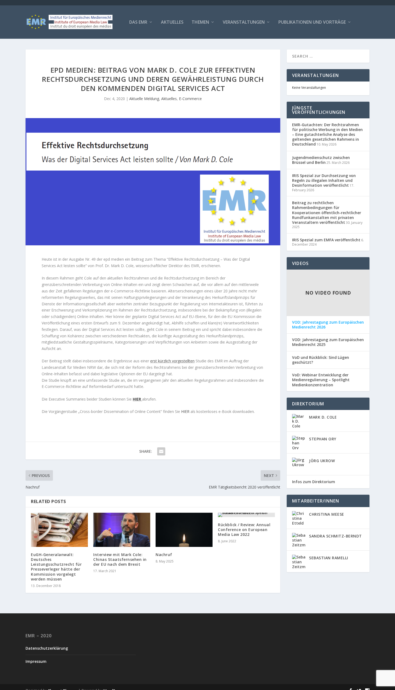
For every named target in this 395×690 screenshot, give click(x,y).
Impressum (36, 661)
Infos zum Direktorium (313, 481)
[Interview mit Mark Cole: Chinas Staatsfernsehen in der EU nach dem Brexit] (121, 530)
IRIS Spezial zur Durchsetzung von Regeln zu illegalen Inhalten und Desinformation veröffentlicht (324, 180)
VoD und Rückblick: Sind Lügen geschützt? (320, 360)
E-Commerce (190, 98)
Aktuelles (172, 22)
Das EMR (138, 22)
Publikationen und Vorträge (312, 22)
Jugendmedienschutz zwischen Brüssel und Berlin (321, 160)
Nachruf (164, 554)
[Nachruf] (184, 530)
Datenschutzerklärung (47, 648)
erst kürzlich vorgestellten (172, 360)
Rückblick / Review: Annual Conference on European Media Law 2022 (244, 529)
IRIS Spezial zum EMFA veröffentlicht (326, 239)
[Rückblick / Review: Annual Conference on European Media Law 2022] (246, 515)
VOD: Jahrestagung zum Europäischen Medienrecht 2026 (328, 325)
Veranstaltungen (244, 22)
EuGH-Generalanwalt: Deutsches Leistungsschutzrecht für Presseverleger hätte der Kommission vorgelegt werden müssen (56, 567)
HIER (137, 399)
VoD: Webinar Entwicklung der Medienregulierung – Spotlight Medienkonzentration (321, 380)
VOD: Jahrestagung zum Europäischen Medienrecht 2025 (328, 342)
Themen (200, 22)
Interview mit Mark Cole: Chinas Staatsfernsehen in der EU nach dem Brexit (120, 559)
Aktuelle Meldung (144, 98)
